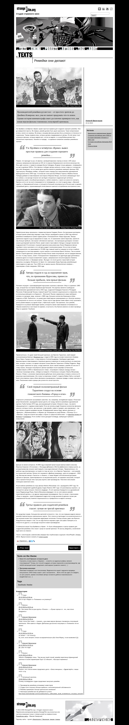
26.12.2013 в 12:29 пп (26, 619)
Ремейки (29, 584)
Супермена (27, 416)
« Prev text (23, 548)
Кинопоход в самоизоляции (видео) (99, 133)
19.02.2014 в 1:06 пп (25, 679)
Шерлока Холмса (74, 414)
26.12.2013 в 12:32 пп (26, 633)
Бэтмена (19, 416)
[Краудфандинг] (99, 720)
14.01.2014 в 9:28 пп (25, 655)
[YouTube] (107, 8)
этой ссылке (43, 537)
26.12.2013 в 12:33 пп (26, 645)
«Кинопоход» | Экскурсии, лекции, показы (46, 719)
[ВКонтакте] (30, 541)
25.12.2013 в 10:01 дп (26, 607)
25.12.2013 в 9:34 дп (25, 597)
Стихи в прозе (92, 146)
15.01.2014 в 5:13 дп (25, 667)
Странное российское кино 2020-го (99, 135)
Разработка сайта (22, 716)
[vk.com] (99, 8)
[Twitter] (32, 541)
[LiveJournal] (103, 8)
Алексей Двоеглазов (94, 121)
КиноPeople (22, 584)
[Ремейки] (49, 104)
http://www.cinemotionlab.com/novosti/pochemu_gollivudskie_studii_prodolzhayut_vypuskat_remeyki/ (51, 694)
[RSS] (111, 8)
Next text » (74, 548)
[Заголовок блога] (40, 705)
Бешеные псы (38, 357)
